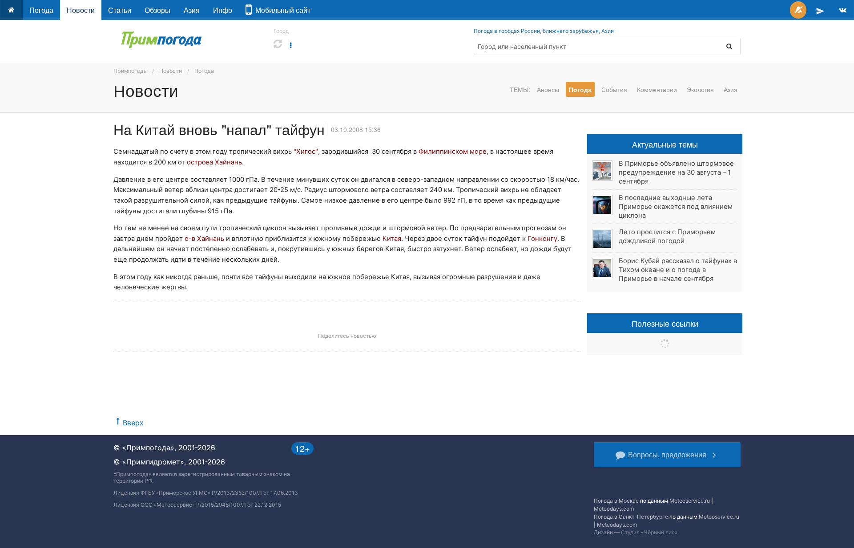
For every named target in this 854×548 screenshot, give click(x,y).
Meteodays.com (614, 508)
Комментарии (657, 89)
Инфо (222, 10)
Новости (81, 10)
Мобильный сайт (281, 10)
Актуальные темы (665, 144)
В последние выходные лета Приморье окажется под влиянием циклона (676, 207)
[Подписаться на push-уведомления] (798, 10)
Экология (700, 89)
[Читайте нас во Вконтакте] (842, 10)
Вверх (133, 422)
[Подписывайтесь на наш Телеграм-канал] (820, 10)
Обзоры (157, 10)
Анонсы (548, 89)
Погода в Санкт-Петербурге (631, 516)
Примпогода (130, 71)
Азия (192, 10)
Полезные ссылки (665, 323)
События (614, 89)
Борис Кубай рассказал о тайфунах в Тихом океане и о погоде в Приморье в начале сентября (678, 270)
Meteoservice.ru (689, 500)
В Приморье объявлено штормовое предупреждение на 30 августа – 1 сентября (676, 172)
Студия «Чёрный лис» (649, 532)
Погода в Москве (616, 500)
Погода (41, 10)
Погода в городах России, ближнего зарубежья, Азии (544, 31)
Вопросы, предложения (667, 454)
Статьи (119, 10)
